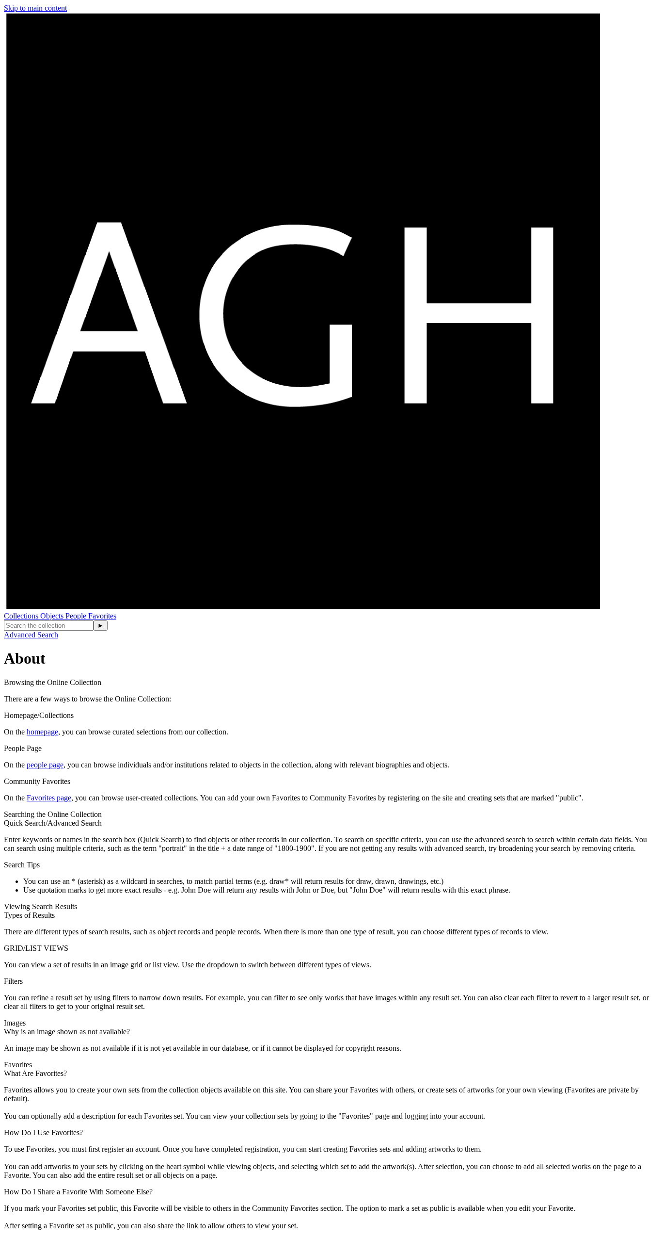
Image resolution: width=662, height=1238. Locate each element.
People (76, 616)
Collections (22, 616)
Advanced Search (31, 635)
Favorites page (49, 798)
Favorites (102, 616)
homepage (42, 732)
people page (45, 765)
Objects (52, 616)
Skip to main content (35, 8)
